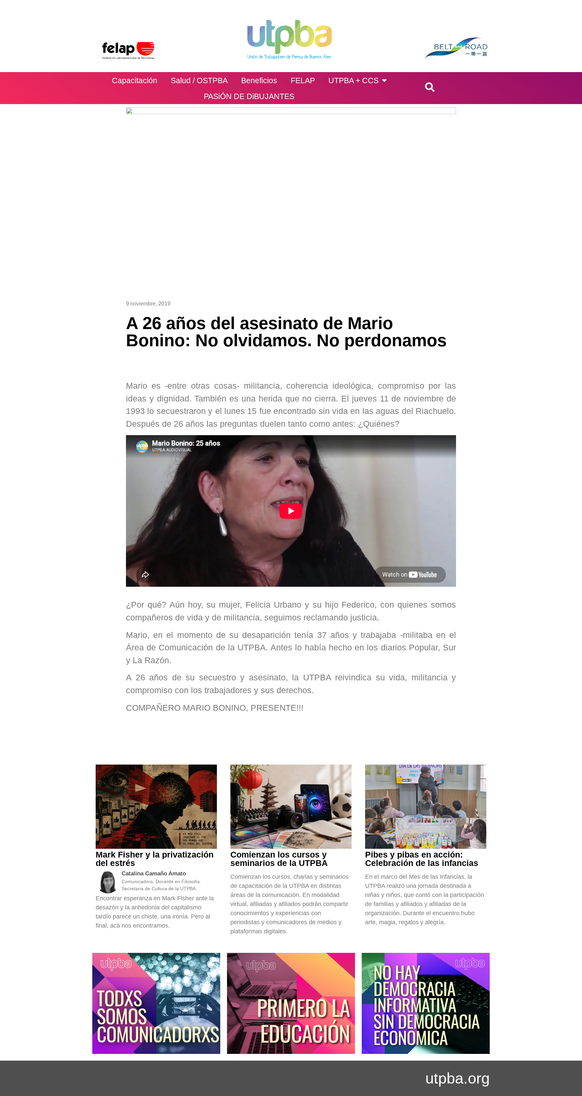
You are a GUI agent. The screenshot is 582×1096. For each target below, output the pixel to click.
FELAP (303, 80)
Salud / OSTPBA (199, 80)
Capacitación (134, 80)
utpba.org (457, 1078)
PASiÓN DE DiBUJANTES (249, 96)
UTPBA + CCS (353, 80)
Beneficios (259, 80)
